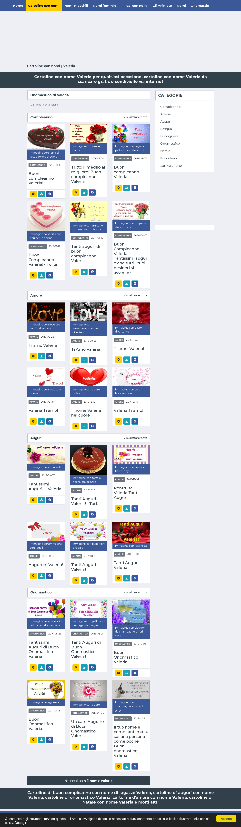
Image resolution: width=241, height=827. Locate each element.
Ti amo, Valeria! (129, 348)
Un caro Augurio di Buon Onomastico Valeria (87, 728)
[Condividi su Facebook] (49, 194)
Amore (36, 295)
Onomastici (200, 6)
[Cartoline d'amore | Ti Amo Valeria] (88, 311)
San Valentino (171, 166)
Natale (165, 151)
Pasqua (166, 129)
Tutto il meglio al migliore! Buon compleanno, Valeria (88, 174)
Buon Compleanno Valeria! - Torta (43, 260)
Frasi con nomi (135, 6)
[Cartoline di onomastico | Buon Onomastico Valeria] (131, 611)
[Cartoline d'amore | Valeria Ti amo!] (46, 376)
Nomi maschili (76, 6)
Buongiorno (169, 136)
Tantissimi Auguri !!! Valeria (45, 486)
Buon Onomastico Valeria (126, 657)
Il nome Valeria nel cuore (86, 413)
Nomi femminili (105, 6)
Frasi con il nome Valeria (91, 781)
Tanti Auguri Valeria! (83, 567)
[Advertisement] (120, 38)
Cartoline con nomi (43, 6)
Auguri (36, 438)
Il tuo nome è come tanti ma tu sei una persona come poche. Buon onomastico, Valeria (131, 741)
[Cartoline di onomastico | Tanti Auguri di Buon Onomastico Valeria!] (88, 608)
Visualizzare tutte (135, 117)
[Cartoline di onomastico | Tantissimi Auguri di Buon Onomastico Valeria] (46, 608)
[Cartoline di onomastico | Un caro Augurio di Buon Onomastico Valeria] (88, 690)
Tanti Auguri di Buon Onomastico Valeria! (86, 649)
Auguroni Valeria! (46, 564)
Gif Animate (162, 6)
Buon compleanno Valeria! (41, 178)
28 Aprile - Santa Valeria (44, 104)
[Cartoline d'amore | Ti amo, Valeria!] (131, 313)
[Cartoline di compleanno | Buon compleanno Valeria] (131, 133)
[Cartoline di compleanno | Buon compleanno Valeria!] (46, 136)
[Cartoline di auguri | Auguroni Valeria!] (46, 531)
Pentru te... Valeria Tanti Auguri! (126, 493)
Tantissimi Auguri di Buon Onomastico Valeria (44, 649)
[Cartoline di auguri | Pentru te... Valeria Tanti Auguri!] (131, 454)
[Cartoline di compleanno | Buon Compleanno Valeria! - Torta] (46, 215)
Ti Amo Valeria (85, 349)
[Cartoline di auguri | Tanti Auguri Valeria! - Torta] (88, 459)
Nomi (181, 6)
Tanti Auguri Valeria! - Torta (85, 501)
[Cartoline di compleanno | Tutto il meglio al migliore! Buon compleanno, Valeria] (88, 133)
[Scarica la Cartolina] (41, 194)
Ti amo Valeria (43, 345)
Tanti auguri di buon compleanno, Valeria (85, 253)
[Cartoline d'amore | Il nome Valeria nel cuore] (88, 376)
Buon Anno (169, 158)
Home (18, 6)
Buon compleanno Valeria (126, 172)
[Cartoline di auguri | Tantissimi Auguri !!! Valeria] (46, 454)
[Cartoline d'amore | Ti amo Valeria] (46, 311)
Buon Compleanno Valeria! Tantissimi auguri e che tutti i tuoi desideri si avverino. (131, 258)
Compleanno (41, 117)
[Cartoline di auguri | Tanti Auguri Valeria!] (88, 531)
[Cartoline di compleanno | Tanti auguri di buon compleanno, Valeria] (88, 211)
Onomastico (41, 592)
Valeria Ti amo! (43, 410)
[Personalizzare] (33, 194)
